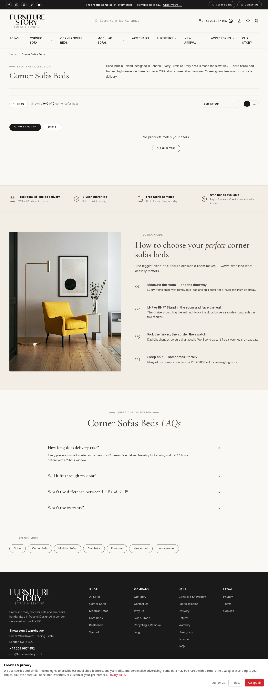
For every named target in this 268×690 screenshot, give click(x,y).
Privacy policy (117, 675)
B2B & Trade (142, 618)
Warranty (184, 625)
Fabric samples (188, 603)
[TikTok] (31, 4)
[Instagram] (16, 4)
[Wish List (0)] (248, 21)
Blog (137, 632)
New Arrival (190, 40)
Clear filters (166, 148)
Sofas (14, 38)
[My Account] (239, 21)
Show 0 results (25, 127)
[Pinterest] (24, 4)
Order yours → (172, 4)
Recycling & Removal (147, 625)
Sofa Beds (96, 618)
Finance (184, 639)
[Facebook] (9, 4)
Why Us (139, 611)
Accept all (254, 682)
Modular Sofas (105, 40)
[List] (254, 104)
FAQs (182, 646)
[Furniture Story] (48, 20)
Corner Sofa (36, 40)
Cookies (228, 611)
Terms (227, 603)
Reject (236, 682)
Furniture (165, 38)
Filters (20, 103)
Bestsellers (96, 625)
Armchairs (140, 38)
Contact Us (251, 4)
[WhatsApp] (231, 21)
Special (94, 632)
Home (13, 54)
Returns (184, 618)
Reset (52, 127)
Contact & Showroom (192, 596)
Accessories (221, 38)
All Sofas (94, 596)
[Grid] (247, 104)
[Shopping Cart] (257, 21)
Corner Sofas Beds (71, 40)
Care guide (186, 632)
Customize (218, 682)
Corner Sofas (98, 603)
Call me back (224, 4)
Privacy (228, 596)
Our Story (247, 40)
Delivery (184, 611)
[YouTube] (39, 4)
